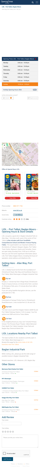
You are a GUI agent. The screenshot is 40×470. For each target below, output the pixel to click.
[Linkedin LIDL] (21, 215)
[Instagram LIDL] (19, 215)
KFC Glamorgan (6, 378)
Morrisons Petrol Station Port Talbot (12, 369)
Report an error (34, 98)
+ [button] (4, 145)
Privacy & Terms (15, 466)
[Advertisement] (20, 35)
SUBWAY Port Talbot (8, 388)
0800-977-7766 (18, 206)
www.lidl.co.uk (17, 210)
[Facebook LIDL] (14, 215)
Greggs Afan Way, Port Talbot (10, 397)
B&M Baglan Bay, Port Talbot (10, 407)
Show (34, 89)
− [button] (4, 148)
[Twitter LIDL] (17, 215)
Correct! (8, 98)
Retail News (26, 466)
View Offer (13, 198)
